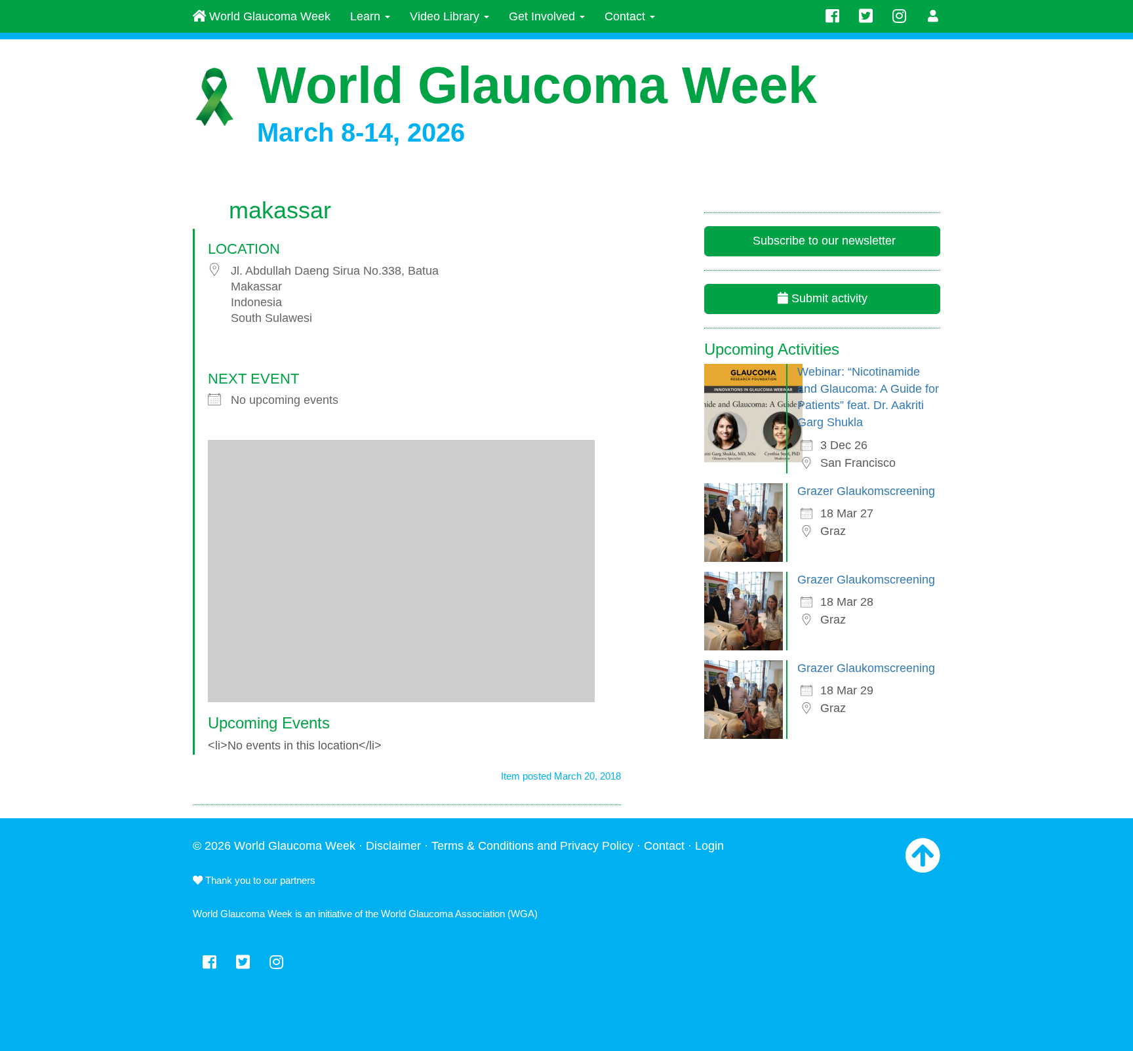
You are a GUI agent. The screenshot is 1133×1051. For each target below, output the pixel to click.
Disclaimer (393, 845)
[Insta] (899, 16)
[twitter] (866, 16)
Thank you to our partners (259, 880)
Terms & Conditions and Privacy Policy (532, 845)
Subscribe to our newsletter (822, 240)
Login (709, 845)
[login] (933, 16)
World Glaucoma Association (443, 913)
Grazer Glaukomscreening (866, 491)
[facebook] (832, 16)
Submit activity (827, 298)
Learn (367, 16)
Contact (626, 16)
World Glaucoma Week (268, 16)
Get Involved (543, 16)
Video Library (446, 16)
